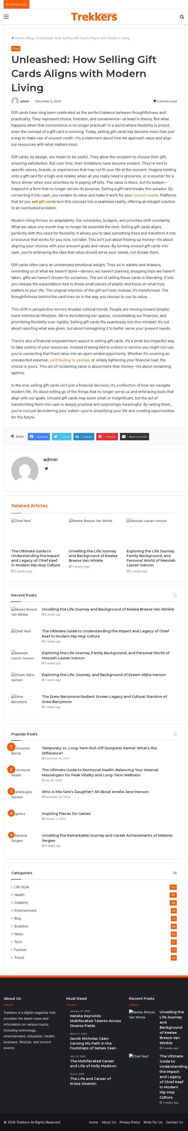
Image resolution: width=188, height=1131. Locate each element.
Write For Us (153, 1122)
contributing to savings (69, 360)
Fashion (20, 950)
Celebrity (21, 903)
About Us (109, 1122)
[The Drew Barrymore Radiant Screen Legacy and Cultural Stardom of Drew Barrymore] (24, 703)
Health (19, 895)
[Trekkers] (94, 16)
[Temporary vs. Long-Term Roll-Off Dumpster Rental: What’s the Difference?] (24, 755)
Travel (19, 958)
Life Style (21, 887)
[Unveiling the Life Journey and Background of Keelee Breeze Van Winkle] (94, 532)
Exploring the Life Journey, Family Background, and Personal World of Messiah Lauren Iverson (151, 558)
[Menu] (6, 18)
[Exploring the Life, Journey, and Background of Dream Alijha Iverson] (24, 681)
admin (24, 101)
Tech (18, 942)
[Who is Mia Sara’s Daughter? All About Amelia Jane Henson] (24, 798)
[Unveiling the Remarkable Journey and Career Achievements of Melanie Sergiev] (24, 842)
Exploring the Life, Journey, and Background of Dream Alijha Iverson (104, 675)
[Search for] (181, 18)
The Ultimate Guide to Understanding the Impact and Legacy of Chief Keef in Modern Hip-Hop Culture (35, 558)
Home (19, 38)
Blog (30, 38)
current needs (145, 195)
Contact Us (174, 1122)
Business (21, 926)
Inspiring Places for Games (66, 813)
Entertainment (25, 910)
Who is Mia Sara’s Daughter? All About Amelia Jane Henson (95, 792)
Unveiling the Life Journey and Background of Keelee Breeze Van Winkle (93, 556)
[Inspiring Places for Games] (24, 820)
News (18, 934)
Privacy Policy (129, 1122)
